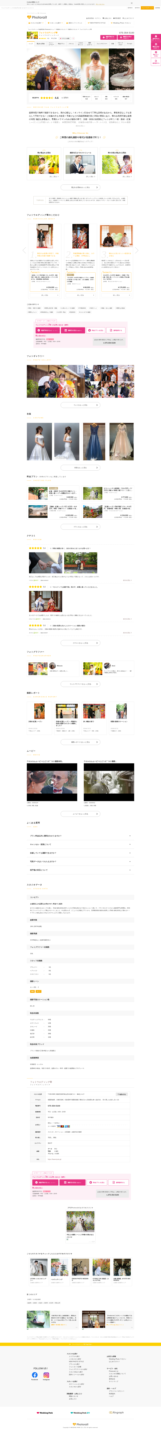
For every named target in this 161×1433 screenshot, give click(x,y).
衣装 (112, 43)
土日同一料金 (62, 312)
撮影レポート (89, 43)
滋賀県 (29, 1303)
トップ (31, 43)
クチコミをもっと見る (80, 643)
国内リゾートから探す (76, 1374)
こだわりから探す (75, 1359)
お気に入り (73, 1399)
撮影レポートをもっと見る (80, 742)
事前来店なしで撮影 (47, 312)
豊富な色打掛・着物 (51, 308)
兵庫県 (46, 1303)
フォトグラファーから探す (78, 1369)
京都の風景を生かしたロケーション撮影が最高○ (69, 626)
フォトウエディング (147, 7)
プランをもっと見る (80, 527)
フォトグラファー (102, 43)
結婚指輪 (157, 7)
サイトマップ (113, 1381)
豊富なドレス (33, 312)
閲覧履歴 (118, 18)
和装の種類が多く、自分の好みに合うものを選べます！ (72, 548)
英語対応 (72, 312)
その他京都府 (37, 1299)
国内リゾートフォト (75, 23)
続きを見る (80, 126)
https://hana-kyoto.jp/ (54, 1159)
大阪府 (40, 1303)
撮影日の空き (156, 47)
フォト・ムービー (51, 43)
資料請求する (156, 63)
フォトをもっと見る (80, 405)
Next (136, 248)
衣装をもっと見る (80, 468)
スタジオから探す (75, 1387)
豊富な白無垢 (121, 308)
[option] (45, 261)
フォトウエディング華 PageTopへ (82, 1344)
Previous (24, 248)
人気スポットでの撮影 (68, 308)
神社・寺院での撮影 (35, 308)
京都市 (29, 1299)
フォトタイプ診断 (75, 1367)
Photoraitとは (113, 1371)
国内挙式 (130, 7)
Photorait (80, 1424)
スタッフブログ (120, 43)
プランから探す (74, 1364)
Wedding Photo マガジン (122, 23)
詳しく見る (45, 295)
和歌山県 (57, 1303)
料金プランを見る (156, 55)
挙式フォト (94, 308)
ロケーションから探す (76, 1384)
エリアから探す (74, 1356)
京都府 (35, 1303)
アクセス (129, 43)
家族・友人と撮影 (107, 308)
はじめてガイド (129, 18)
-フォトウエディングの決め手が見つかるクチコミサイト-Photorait (37, 17)
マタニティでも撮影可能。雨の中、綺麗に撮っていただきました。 (76, 587)
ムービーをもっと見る (80, 814)
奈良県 (51, 1303)
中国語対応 (82, 308)
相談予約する (156, 39)
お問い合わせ (113, 1376)
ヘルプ (111, 1396)
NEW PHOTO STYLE (98, 23)
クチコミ (71, 43)
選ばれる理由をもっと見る (80, 187)
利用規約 (112, 1394)
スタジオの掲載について (117, 1374)
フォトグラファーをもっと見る (80, 684)
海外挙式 (137, 7)
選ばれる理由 (41, 43)
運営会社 (112, 1379)
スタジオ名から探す (76, 1372)
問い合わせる (40, 335)
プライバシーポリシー (116, 1391)
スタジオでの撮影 (85, 312)
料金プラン (61, 43)
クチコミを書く (66, 38)
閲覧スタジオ (73, 1396)
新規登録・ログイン (94, 18)
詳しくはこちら (100, 4)
